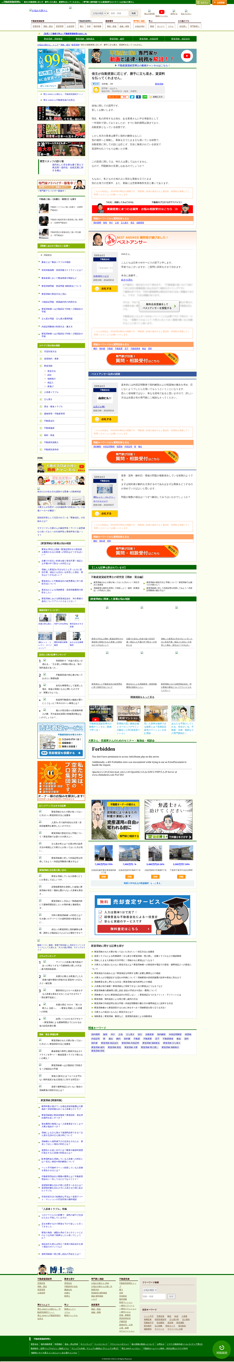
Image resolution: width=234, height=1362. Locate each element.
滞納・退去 (48, 26)
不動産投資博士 (85, 21)
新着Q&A (95, 1290)
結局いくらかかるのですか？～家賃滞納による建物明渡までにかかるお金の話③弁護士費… (61, 1022)
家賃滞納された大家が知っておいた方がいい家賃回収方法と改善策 (60, 813)
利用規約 (58, 1344)
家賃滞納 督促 (114, 1047)
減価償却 (148, 1329)
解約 (95, 348)
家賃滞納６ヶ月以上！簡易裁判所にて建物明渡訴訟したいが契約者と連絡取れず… (60, 904)
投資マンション (126, 1302)
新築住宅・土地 (126, 1325)
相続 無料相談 (97, 1296)
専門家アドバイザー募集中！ (52, 191)
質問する (173, 14)
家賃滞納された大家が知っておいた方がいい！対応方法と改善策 (116, 583)
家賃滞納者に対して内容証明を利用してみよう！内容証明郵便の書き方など (60, 860)
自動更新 (140, 223)
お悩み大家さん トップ (47, 45)
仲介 (111, 223)
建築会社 (68, 1290)
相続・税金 (112, 26)
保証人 (50, 382)
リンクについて (101, 1344)
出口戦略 (158, 1326)
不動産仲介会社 (71, 1286)
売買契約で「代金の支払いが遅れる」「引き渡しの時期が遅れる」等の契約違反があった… (61, 664)
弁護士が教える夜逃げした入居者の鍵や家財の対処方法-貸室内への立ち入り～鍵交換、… (61, 979)
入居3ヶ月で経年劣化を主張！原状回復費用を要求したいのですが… (60, 824)
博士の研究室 (149, 14)
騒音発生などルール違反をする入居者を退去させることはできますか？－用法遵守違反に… (61, 994)
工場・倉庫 (124, 1328)
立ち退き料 (174, 1319)
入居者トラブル (51, 392)
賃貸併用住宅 (125, 1318)
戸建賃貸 (123, 1321)
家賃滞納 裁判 (117, 39)
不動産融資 (49, 428)
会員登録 (221, 2)
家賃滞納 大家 (131, 1047)
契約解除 (97, 446)
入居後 (184, 1316)
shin (111, 88)
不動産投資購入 (51, 442)
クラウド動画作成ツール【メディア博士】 (185, 1344)
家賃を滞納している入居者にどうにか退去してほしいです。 (60, 878)
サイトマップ (86, 1344)
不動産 (110, 348)
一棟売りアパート (127, 1305)
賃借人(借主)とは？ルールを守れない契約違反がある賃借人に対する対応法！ (60, 1078)
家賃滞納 (75, 45)
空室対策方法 (50, 351)
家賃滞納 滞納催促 (53, 39)
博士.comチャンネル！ (131, 1348)
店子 (126, 348)
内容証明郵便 (109, 446)
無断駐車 (148, 1319)
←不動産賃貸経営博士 (11, 2)
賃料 (150, 348)
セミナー (161, 26)
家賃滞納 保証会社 (180, 39)
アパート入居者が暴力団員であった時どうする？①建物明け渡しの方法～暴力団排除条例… (61, 965)
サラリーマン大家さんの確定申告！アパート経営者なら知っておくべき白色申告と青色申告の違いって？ (61, 531)
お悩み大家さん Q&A (100, 1283)
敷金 (144, 348)
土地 (117, 223)
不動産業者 (135, 348)
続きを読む (127, 279)
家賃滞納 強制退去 (85, 39)
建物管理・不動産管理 (54, 413)
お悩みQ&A (140, 26)
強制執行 (51, 379)
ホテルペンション (127, 1331)
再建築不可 (148, 1323)
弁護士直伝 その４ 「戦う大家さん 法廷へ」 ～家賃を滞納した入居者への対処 (60, 1008)
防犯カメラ (170, 1326)
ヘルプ (94, 1299)
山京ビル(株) (99, 406)
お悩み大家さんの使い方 (101, 1286)
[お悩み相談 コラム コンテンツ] (99, 13)
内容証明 (128, 446)
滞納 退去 (65, 45)
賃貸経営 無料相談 (99, 1293)
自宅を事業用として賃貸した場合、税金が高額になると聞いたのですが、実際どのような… (61, 689)
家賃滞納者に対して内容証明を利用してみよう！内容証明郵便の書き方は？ (169, 589)
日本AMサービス (101, 276)
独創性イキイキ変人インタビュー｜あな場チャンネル (54, 1353)
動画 (152, 26)
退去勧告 (182, 1326)
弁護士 (67, 1293)
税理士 (67, 1296)
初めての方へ (186, 14)
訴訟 (49, 375)
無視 (105, 223)
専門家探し (195, 26)
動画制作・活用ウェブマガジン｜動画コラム (50, 1348)
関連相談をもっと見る (142, 697)
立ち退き (124, 223)
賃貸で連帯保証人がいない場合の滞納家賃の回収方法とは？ (60, 1088)
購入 (82, 26)
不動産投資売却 (51, 449)
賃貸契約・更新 (51, 358)
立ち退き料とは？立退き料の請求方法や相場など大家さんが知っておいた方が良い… (61, 847)
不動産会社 (49, 421)
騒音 (169, 1316)
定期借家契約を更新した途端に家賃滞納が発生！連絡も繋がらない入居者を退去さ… (61, 890)
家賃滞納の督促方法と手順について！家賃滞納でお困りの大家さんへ (169, 583)
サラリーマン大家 (175, 1329)
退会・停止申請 (71, 1344)
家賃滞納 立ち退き (171, 1043)
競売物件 (148, 1326)
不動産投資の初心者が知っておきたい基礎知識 (62, 677)
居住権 (170, 1323)
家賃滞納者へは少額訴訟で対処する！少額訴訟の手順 (60, 1067)
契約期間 (97, 223)
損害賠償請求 (160, 1319)
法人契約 (186, 1319)
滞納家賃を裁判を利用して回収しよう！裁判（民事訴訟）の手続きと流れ (116, 589)
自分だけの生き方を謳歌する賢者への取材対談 (59, 491)
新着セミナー (70, 1309)
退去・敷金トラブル (53, 406)
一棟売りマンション (127, 1309)
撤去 (140, 446)
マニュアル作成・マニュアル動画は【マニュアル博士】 (95, 1348)
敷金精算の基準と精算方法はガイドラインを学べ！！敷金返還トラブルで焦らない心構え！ (61, 1054)
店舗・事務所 (125, 1315)
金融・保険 (124, 26)
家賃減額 (180, 1323)
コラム (171, 26)
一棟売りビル (125, 1312)
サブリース (159, 1329)
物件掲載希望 (46, 1344)
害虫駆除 (160, 1323)
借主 (132, 223)
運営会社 (34, 1344)
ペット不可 (148, 1316)
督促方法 (51, 371)
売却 (89, 26)
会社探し (183, 26)
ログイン (204, 2)
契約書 (102, 348)
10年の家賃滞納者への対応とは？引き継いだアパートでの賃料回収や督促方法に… (61, 918)
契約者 (102, 541)
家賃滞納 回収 (97, 1051)
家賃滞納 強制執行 (170, 1047)
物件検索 (97, 26)
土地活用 (70, 26)
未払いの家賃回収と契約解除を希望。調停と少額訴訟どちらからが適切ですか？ (61, 931)
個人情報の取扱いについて (142, 1344)
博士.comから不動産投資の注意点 (59, 100)
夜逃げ (50, 386)
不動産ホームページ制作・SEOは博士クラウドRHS (165, 1348)
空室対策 (36, 26)
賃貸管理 (60, 26)
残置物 (119, 446)
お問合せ (160, 1344)
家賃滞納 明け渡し (149, 1047)
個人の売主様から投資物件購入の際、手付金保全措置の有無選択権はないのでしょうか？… (61, 714)
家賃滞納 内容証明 (148, 39)
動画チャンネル (162, 16)
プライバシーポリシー (119, 1344)
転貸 (176, 1316)
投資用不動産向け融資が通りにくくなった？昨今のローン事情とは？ (62, 701)
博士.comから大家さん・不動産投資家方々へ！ (63, 94)
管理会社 (68, 1283)
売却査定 (123, 1296)
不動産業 (119, 348)
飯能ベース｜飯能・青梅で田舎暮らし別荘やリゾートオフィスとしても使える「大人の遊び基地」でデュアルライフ (61, 947)
